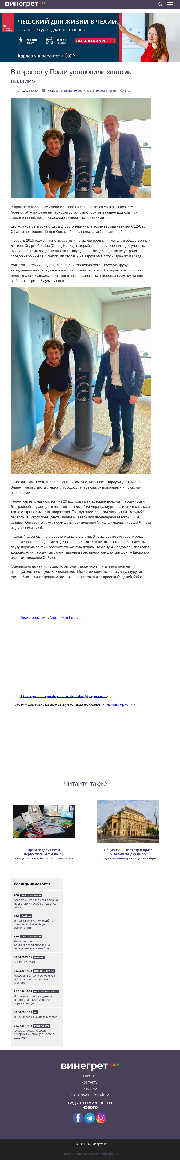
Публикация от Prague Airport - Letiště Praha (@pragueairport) (64, 696)
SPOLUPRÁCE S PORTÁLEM (90, 1095)
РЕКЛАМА (90, 1089)
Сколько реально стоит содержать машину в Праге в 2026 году (34, 1033)
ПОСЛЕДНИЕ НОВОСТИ (32, 884)
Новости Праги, (84, 90)
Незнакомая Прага (46, 991)
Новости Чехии (106, 90)
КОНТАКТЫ (90, 1082)
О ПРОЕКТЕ (90, 1076)
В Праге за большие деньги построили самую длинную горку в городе (33, 999)
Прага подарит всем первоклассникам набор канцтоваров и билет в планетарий (44, 854)
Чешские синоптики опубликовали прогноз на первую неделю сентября (32, 944)
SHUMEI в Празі (24, 962)
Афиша (26, 916)
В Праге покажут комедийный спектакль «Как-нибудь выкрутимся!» (34, 924)
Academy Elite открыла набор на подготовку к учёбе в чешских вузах (36, 903)
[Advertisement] (81, 747)
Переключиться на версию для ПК (91, 1154)
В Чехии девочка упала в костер (36, 1017)
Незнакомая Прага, (60, 90)
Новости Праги (31, 895)
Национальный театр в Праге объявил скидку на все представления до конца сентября (128, 854)
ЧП (35, 1012)
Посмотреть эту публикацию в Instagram (52, 617)
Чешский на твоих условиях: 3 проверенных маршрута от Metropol (34, 979)
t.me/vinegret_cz (119, 704)
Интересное (41, 1025)
